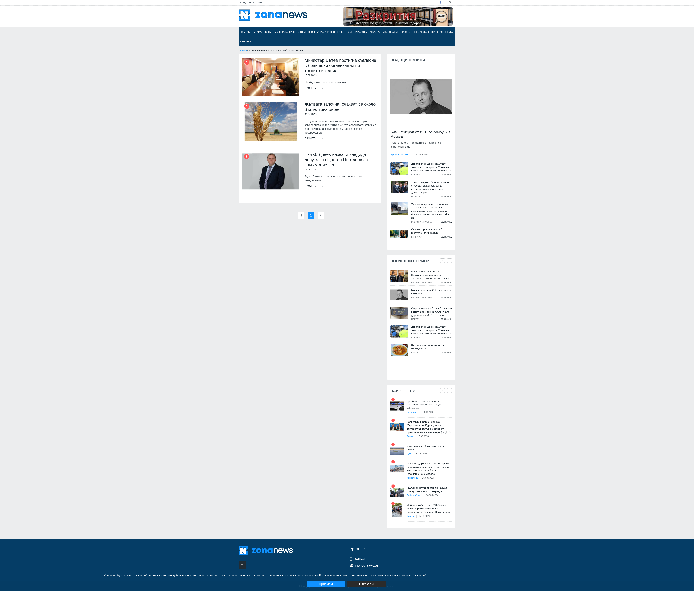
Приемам (326, 584)
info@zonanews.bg (366, 565)
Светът (268, 32)
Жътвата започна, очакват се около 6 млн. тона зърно (340, 107)
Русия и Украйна (400, 154)
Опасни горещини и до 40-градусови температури (427, 231)
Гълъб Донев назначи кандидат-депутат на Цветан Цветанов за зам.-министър (337, 159)
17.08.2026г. (423, 436)
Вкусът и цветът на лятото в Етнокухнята (427, 347)
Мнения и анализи (321, 32)
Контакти (360, 558)
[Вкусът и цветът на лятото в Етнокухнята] (399, 350)
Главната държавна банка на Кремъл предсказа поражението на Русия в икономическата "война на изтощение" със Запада (429, 468)
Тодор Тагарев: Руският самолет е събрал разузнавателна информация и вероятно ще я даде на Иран (430, 187)
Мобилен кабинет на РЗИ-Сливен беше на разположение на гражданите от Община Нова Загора (428, 508)
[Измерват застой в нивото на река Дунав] (397, 451)
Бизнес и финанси (299, 32)
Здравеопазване (391, 32)
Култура (448, 32)
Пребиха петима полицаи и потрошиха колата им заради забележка (424, 404)
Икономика (281, 32)
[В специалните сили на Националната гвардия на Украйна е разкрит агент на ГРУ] (399, 276)
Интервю (338, 32)
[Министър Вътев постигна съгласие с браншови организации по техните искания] (270, 77)
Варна (410, 436)
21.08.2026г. (421, 154)
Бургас (415, 352)
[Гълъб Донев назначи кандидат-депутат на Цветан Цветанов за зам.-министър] (270, 171)
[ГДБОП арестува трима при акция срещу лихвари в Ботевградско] (397, 492)
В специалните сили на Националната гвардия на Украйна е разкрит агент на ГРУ (430, 275)
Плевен (415, 319)
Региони (245, 41)
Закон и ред (408, 32)
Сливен (410, 516)
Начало (243, 50)
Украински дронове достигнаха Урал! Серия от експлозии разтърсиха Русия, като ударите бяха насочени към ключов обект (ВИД (430, 211)
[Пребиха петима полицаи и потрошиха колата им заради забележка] (397, 406)
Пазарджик (412, 412)
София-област (414, 495)
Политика (245, 32)
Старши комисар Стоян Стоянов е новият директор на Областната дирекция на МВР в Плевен (431, 312)
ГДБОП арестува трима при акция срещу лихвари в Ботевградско (427, 489)
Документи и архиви (356, 32)
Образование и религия (429, 32)
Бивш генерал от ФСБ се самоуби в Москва (420, 134)
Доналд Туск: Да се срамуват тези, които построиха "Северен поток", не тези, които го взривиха (431, 167)
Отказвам (366, 584)
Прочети (311, 88)
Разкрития (374, 32)
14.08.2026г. (428, 412)
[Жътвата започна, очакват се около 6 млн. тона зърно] (270, 121)
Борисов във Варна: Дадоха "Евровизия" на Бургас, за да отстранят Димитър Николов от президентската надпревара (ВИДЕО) (429, 427)
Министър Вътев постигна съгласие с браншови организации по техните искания (340, 65)
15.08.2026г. (428, 478)
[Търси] (450, 2)
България (257, 32)
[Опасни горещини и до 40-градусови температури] (399, 234)
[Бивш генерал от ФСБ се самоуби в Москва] (421, 96)
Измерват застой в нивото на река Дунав (427, 448)
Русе (409, 453)
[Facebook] (440, 2)
